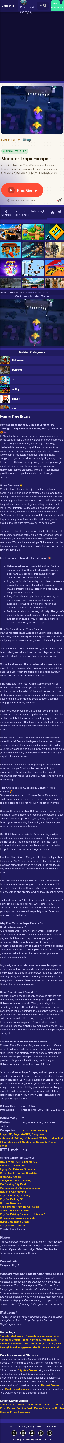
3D (13, 379)
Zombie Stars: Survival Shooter (19, 1404)
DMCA (40, 1426)
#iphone (35, 1339)
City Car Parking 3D (11, 1199)
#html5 (16, 1339)
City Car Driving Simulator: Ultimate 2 (22, 1214)
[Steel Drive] (10, 232)
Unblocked (31, 1138)
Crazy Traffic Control (12, 1225)
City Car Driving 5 (10, 1202)
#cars (46, 1347)
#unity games (53, 1343)
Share (25, 214)
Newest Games (50, 1385)
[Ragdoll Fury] (33, 250)
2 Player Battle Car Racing (15, 1180)
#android (5, 1339)
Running (17, 369)
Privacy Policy (26, 1426)
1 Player (16, 409)
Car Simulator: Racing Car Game (19, 1206)
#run (26, 1343)
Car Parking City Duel (13, 1184)
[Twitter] (32, 1433)
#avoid (55, 1347)
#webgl (4, 1347)
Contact (12, 1426)
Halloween (18, 360)
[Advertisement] (32, 47)
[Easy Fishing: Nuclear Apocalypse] (10, 286)
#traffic (37, 1347)
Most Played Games (17, 1388)
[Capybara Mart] (33, 232)
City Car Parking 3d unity (15, 1195)
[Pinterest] (14, 1433)
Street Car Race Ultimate (14, 1210)
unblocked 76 (12, 1141)
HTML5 (16, 399)
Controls (6, 214)
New (55, 3)
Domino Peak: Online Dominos (35, 1408)
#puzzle (4, 1335)
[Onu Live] (10, 268)
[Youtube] (23, 1433)
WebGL (43, 1138)
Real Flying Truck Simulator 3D (18, 1161)
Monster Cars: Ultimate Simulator (20, 1187)
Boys (17, 1134)
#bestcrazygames (20, 1347)
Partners (51, 1426)
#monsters (32, 1335)
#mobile (5, 1343)
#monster (16, 1343)
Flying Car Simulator (12, 1165)
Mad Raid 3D (46, 1404)
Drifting (18, 1138)
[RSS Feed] (50, 1433)
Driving (42, 1130)
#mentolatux (49, 1339)
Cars (26, 1130)
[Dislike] (59, 212)
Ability (15, 389)
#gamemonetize (49, 1335)
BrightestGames (27, 1370)
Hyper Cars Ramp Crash (14, 1221)
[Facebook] (41, 1433)
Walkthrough (38, 211)
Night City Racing (10, 1176)
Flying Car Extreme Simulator (17, 1169)
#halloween (18, 1335)
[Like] (52, 212)
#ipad (25, 1339)
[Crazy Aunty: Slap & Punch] (10, 250)
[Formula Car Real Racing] (33, 286)
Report (16, 214)
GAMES (25, 1134)
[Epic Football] (33, 268)
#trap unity (37, 1343)
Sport (33, 1130)
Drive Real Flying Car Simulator (19, 1173)
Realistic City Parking (13, 1191)
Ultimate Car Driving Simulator (18, 1217)
